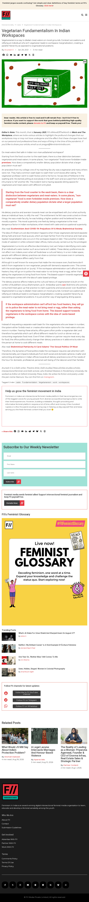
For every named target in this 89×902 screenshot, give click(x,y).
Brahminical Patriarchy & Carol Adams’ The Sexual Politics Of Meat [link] (44, 347)
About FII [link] (6, 820)
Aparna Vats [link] (39, 759)
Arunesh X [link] (9, 50)
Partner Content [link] (71, 765)
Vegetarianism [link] (45, 382)
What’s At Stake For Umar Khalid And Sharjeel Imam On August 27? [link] (47, 633)
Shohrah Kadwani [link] (12, 757)
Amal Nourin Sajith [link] (27, 672)
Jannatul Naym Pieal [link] (28, 648)
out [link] (64, 285)
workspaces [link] (64, 382)
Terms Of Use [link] (8, 862)
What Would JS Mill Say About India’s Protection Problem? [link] (15, 750)
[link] (86, 274)
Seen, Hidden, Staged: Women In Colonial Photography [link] (42, 669)
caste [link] (18, 382)
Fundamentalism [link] (29, 382)
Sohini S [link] (23, 636)
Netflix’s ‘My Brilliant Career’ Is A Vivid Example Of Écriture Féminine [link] (47, 645)
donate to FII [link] (40, 123)
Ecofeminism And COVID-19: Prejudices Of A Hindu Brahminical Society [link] (47, 229)
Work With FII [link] (8, 847)
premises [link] (6, 162)
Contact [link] (5, 824)
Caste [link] (18, 25)
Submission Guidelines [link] (11, 827)
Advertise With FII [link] (9, 839)
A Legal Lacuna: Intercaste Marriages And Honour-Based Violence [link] (43, 751)
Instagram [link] (49, 377)
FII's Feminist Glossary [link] (16, 514)
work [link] (55, 382)
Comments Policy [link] (9, 859)
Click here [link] (48, 6)
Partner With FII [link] (9, 843)
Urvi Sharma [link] (25, 660)
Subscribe (10, 482)
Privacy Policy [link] (8, 866)
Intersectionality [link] (8, 25)
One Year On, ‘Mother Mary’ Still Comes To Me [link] (38, 657)
